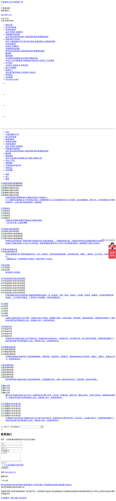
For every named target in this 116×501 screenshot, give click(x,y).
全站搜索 (9, 170)
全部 (7, 32)
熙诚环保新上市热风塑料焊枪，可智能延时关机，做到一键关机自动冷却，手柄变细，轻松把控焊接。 (57, 379)
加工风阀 (28, 158)
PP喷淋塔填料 (11, 141)
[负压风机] (58, 265)
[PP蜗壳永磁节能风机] (58, 229)
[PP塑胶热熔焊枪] (58, 347)
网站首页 (9, 25)
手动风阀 (13, 158)
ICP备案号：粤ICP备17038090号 (14, 498)
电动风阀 (20, 158)
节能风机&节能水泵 (13, 165)
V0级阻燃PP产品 (12, 134)
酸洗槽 (8, 153)
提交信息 (5, 468)
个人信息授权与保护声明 (14, 465)
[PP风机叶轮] (58, 326)
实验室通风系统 (30, 151)
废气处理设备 (10, 137)
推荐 (7, 174)
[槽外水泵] (58, 386)
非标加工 (9, 168)
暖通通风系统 (43, 151)
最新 (7, 179)
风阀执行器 (37, 158)
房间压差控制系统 (17, 151)
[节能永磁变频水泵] (58, 249)
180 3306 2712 (6, 15)
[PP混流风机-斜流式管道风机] (58, 278)
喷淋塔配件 (9, 139)
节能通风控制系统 (12, 149)
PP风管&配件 (10, 144)
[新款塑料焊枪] (58, 365)
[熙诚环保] (58, 2)
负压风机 (16, 272)
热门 (7, 177)
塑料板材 (9, 163)
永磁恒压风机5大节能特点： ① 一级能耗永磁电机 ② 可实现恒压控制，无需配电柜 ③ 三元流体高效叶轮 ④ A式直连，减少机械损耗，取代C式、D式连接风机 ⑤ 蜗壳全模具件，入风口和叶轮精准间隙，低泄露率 (60, 199)
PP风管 (12, 146)
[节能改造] (58, 208)
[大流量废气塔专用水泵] (58, 404)
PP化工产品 (10, 160)
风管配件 (19, 146)
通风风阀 (9, 156)
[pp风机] (58, 304)
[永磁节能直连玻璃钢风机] (58, 183)
